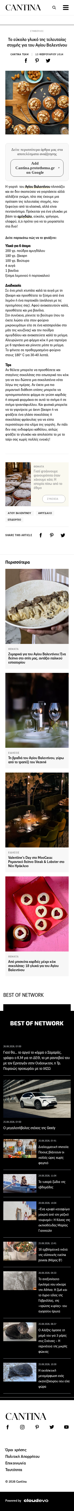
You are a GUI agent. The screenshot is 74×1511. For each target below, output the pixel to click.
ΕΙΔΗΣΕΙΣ (14, 753)
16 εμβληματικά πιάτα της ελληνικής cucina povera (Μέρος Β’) (53, 1254)
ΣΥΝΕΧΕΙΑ (52, 498)
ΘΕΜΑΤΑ (13, 649)
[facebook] (26, 60)
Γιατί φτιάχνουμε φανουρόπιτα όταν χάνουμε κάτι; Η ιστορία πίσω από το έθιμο (48, 479)
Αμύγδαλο (45, 513)
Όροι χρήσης (16, 1449)
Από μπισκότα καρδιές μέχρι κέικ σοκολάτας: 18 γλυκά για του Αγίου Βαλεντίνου (33, 966)
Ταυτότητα (13, 1469)
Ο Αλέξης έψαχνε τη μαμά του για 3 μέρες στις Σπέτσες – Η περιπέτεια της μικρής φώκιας (52, 1341)
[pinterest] (37, 60)
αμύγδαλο (24, 216)
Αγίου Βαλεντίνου (37, 187)
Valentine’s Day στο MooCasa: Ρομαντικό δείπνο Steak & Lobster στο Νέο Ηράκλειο (36, 862)
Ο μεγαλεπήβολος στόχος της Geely (29, 1128)
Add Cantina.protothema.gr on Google (35, 168)
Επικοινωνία (15, 1463)
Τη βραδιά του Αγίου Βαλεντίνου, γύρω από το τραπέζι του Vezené (36, 760)
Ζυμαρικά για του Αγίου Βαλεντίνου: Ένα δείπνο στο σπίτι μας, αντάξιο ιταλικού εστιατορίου (37, 658)
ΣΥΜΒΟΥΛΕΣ (37, 31)
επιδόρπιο (14, 519)
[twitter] (48, 60)
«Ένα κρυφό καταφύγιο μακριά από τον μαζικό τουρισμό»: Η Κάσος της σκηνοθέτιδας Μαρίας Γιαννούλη (54, 1220)
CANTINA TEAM (19, 54)
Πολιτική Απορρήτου (22, 1456)
